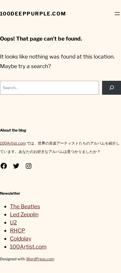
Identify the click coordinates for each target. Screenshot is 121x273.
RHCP (17, 230)
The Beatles (25, 206)
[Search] (111, 87)
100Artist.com (13, 143)
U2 (13, 222)
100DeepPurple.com (33, 14)
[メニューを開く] (117, 13)
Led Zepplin (24, 214)
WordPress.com (40, 259)
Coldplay (20, 238)
